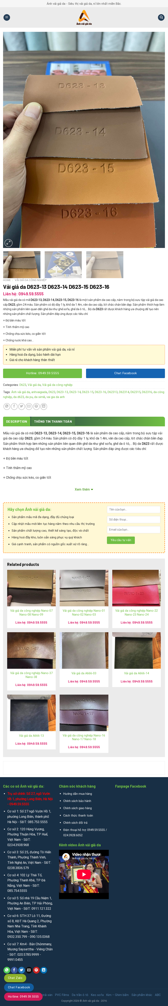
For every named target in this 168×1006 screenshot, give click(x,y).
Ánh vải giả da (20, 392)
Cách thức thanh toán (78, 815)
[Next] (156, 140)
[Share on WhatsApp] (6, 406)
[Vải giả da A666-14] (136, 650)
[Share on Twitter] (21, 406)
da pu (29, 397)
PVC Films (62, 995)
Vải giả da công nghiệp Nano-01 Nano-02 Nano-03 (84, 612)
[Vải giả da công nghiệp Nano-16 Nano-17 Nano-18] (84, 713)
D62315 (136, 392)
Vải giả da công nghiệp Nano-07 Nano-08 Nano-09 (31, 612)
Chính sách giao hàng (77, 808)
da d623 (18, 397)
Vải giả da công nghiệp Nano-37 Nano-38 (31, 675)
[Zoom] (8, 243)
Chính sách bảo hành (77, 801)
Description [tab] (16, 421)
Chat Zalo (15, 978)
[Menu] (6, 17)
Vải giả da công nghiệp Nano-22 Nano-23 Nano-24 (136, 612)
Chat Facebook (19, 987)
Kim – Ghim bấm (117, 995)
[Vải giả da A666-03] (84, 650)
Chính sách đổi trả (75, 823)
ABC (158, 995)
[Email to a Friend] (29, 406)
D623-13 (62, 392)
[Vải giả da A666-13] (31, 713)
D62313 (113, 392)
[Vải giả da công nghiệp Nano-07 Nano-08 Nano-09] (31, 588)
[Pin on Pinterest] (36, 406)
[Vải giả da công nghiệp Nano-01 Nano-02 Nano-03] (84, 588)
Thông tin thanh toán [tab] (53, 421)
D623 (22, 385)
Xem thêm (82, 489)
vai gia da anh (56, 397)
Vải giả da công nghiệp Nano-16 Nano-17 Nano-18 (84, 737)
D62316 (147, 392)
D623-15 (87, 392)
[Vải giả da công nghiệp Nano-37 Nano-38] (31, 650)
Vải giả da (34, 385)
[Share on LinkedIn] (43, 406)
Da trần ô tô (80, 995)
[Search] (161, 17)
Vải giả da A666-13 (31, 736)
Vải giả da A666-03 (84, 673)
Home (7, 280)
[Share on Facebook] (14, 406)
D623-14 (75, 392)
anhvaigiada (39, 392)
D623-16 (100, 392)
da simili (39, 397)
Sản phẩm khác (142, 995)
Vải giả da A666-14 (136, 673)
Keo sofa (97, 995)
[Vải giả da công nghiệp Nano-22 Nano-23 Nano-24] (136, 588)
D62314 (124, 392)
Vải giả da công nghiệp (31, 280)
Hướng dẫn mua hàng (77, 794)
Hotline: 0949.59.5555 (23, 996)
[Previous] (11, 140)
